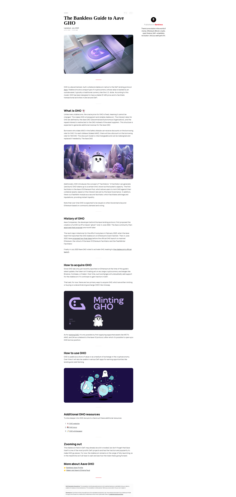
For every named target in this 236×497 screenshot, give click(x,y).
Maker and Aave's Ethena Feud (78, 470)
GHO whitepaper (75, 431)
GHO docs (73, 427)
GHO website (74, 423)
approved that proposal (73, 227)
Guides (66, 13)
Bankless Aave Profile (74, 467)
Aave (66, 90)
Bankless (159, 24)
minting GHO (74, 335)
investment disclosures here (116, 494)
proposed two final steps (82, 238)
